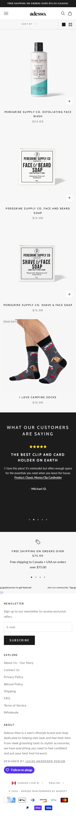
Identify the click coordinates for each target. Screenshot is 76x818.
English (54, 783)
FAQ (7, 698)
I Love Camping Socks (38, 397)
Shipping (10, 691)
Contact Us (11, 670)
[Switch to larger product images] (63, 24)
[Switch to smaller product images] (70, 24)
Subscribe (19, 640)
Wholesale (11, 712)
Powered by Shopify (53, 791)
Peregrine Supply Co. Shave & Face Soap (38, 305)
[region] (38, 555)
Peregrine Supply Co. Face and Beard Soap (38, 210)
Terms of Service (15, 705)
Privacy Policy (13, 677)
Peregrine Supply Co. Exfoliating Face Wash (38, 114)
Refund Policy (13, 684)
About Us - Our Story (18, 662)
